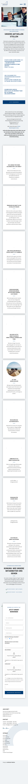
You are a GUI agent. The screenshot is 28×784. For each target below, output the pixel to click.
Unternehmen (6, 737)
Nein (11, 638)
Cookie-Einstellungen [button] (8, 752)
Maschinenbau (6, 741)
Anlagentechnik (6, 743)
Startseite (5, 735)
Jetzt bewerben (14, 102)
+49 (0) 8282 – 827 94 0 (11, 721)
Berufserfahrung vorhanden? (12, 636)
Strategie (5, 740)
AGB (4, 750)
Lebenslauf (8, 663)
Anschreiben (8, 649)
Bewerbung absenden (14, 692)
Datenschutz (6, 749)
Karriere (4, 744)
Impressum (5, 747)
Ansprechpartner (6, 738)
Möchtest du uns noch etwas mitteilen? (11, 642)
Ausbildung (5, 746)
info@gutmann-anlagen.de (12, 724)
